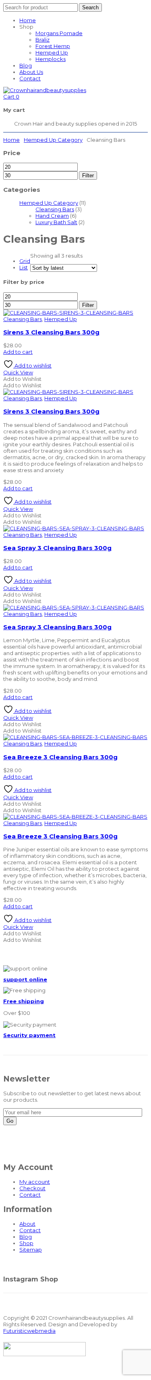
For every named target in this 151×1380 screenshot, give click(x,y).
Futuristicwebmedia (29, 1330)
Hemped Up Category (53, 140)
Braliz (42, 39)
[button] (22, 379)
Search (90, 7)
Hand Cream (52, 215)
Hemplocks (50, 59)
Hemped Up (51, 52)
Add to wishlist (32, 365)
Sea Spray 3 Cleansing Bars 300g (57, 548)
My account (34, 1181)
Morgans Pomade (59, 33)
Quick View (18, 372)
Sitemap (30, 1249)
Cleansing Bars (54, 209)
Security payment (29, 1035)
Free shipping (23, 1001)
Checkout (32, 1188)
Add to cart (18, 352)
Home (27, 20)
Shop (26, 1243)
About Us (31, 72)
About (27, 1223)
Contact (30, 78)
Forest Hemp (52, 46)
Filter (88, 175)
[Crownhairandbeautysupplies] (44, 90)
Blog (25, 65)
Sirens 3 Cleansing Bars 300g (51, 332)
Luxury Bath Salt (56, 222)
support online (25, 979)
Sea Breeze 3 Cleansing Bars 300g (60, 757)
